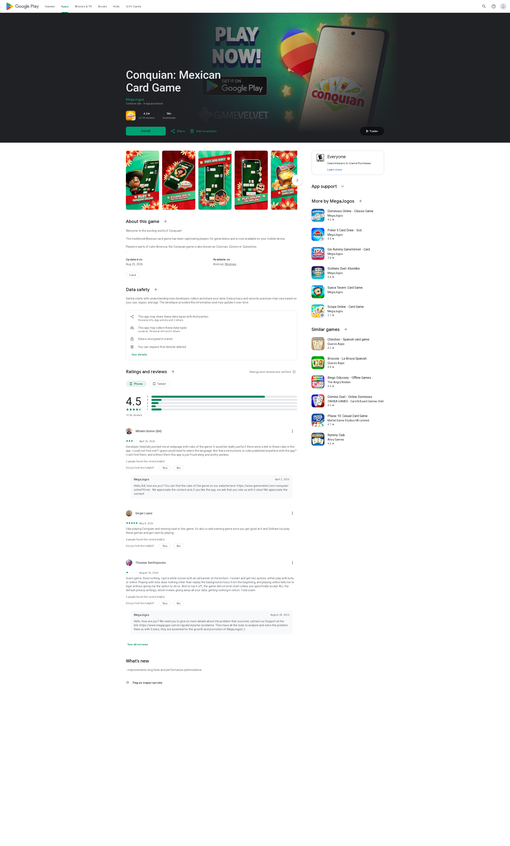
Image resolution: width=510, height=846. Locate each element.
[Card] (132, 275)
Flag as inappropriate (144, 682)
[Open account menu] (503, 6)
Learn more (334, 169)
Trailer (371, 131)
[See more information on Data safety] (155, 289)
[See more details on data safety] (139, 354)
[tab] (50, 6)
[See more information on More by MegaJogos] (360, 201)
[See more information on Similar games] (345, 329)
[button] (142, 180)
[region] (181, 115)
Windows (230, 264)
